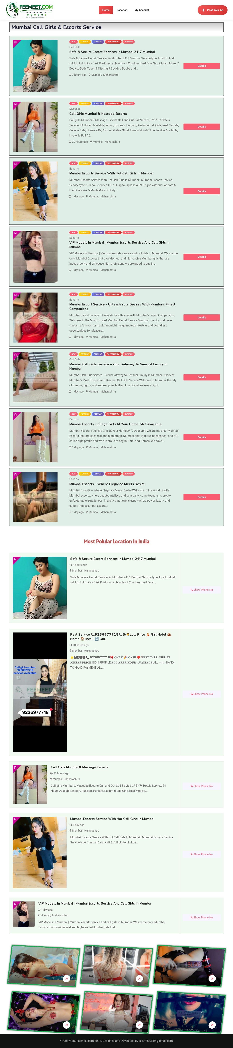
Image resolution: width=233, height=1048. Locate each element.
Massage (74, 108)
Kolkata (167, 976)
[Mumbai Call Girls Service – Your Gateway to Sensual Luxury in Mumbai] (35, 377)
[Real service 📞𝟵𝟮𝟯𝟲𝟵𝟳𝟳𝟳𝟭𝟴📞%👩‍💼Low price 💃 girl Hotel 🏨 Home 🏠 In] (40, 692)
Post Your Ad (215, 10)
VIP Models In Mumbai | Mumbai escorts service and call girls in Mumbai (94, 903)
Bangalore (23, 1023)
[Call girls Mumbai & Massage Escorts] (35, 127)
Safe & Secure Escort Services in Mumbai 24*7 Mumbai (112, 52)
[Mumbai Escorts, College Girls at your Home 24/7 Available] (35, 437)
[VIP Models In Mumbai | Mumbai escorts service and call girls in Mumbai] (35, 257)
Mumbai (96, 74)
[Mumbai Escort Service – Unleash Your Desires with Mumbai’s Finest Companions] (35, 318)
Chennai (167, 1023)
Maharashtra (111, 74)
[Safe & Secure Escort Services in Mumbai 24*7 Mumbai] (35, 66)
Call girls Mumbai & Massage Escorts (98, 113)
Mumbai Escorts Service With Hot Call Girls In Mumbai (111, 173)
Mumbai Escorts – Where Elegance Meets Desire (107, 484)
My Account (142, 10)
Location (122, 10)
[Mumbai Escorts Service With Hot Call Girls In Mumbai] (35, 191)
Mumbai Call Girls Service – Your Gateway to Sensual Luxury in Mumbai (118, 366)
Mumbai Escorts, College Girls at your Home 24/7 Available (115, 424)
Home (106, 10)
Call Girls (74, 47)
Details (202, 65)
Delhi (92, 976)
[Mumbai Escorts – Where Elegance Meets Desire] (35, 497)
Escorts (74, 168)
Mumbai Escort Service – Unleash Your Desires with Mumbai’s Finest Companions (122, 306)
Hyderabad (96, 1023)
